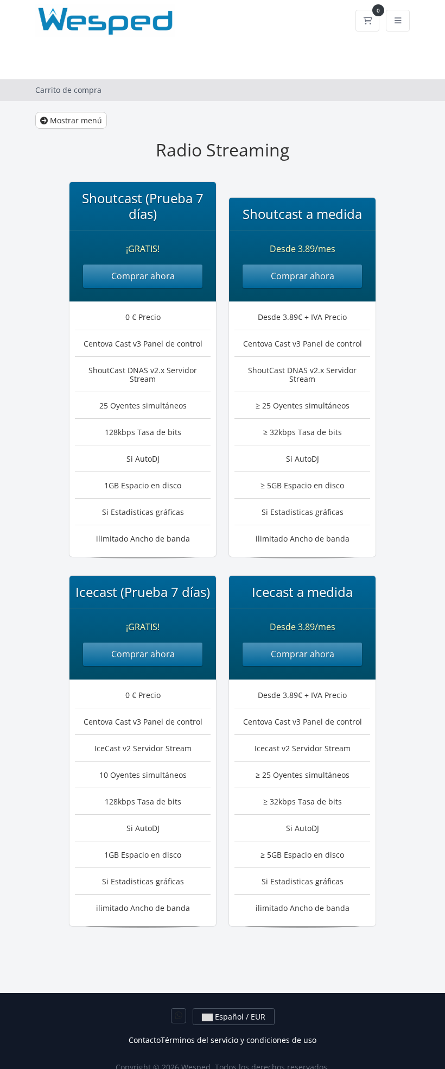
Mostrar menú (75, 120)
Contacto (145, 1040)
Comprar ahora (143, 276)
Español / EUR (239, 1016)
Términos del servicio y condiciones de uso (238, 1040)
